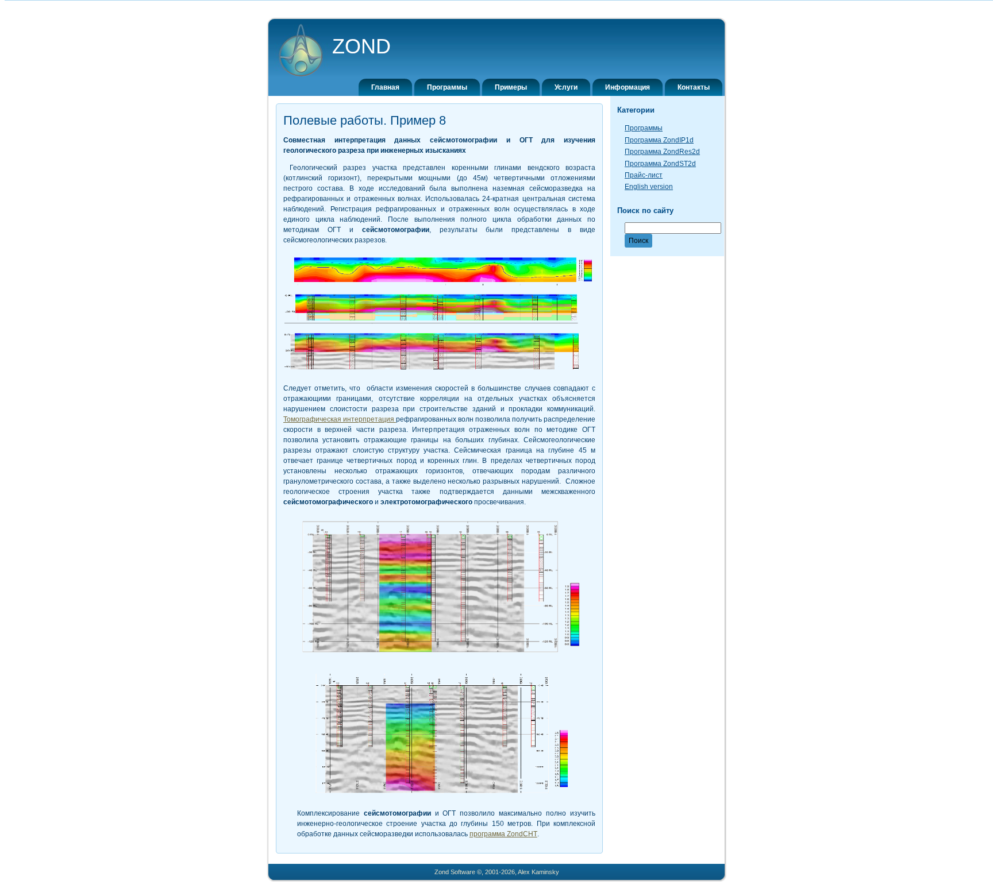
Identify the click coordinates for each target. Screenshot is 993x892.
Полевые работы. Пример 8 (364, 120)
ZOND (361, 46)
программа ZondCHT (503, 834)
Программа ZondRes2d (662, 152)
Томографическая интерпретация (339, 419)
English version (649, 187)
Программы (644, 128)
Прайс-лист (644, 175)
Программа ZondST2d (660, 164)
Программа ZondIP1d (659, 140)
